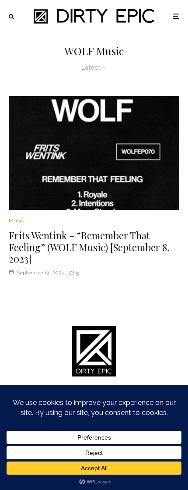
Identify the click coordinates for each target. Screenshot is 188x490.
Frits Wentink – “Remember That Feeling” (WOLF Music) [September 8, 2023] (89, 247)
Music (16, 220)
